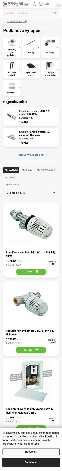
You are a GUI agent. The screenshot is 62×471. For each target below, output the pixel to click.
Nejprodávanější (46, 170)
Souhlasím (31, 462)
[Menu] (58, 4)
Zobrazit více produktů (31, 155)
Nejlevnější (11, 170)
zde (37, 443)
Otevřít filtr (16, 192)
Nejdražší (27, 170)
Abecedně (10, 177)
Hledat (54, 13)
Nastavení (31, 451)
